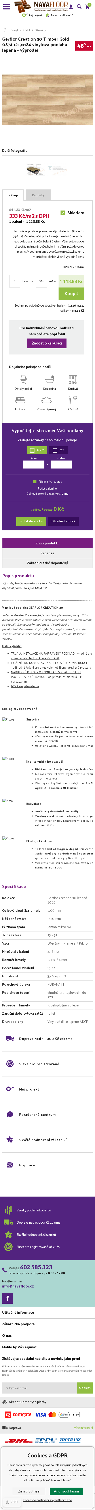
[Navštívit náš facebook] (7, 1298)
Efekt (26, 30)
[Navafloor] (4, 30)
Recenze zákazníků (62, 15)
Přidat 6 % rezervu (50, 482)
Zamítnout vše (28, 1491)
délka (61, 458)
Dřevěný (40, 30)
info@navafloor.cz (18, 1286)
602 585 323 (36, 1267)
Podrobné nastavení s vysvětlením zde (47, 1500)
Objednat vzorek (63, 521)
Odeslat (85, 1388)
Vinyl (14, 30)
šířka (34, 458)
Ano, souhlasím (66, 1491)
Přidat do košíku (31, 521)
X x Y (40, 450)
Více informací (83, 1428)
